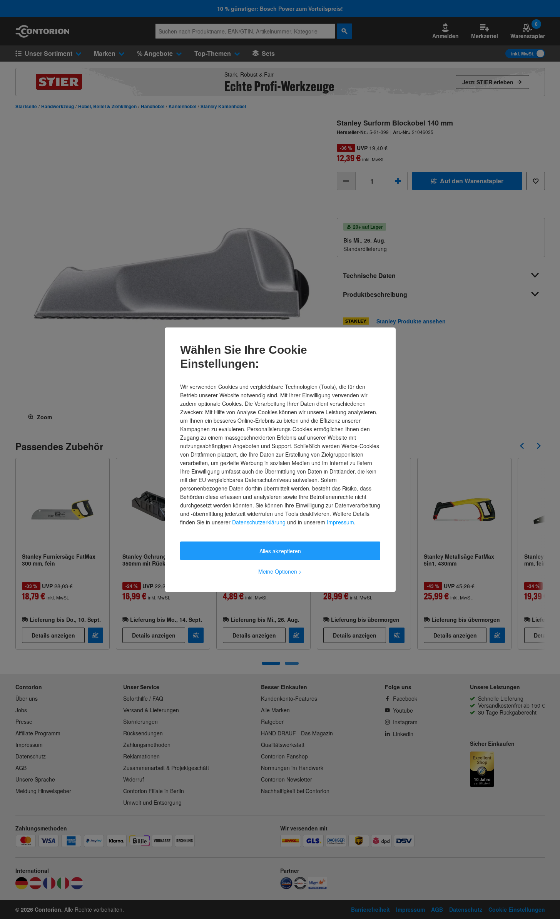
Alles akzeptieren (280, 550)
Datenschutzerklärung (259, 522)
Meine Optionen (280, 571)
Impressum (340, 522)
